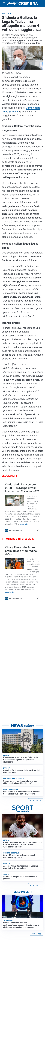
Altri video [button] (36, 934)
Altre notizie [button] (35, 800)
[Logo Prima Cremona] (22, 3)
